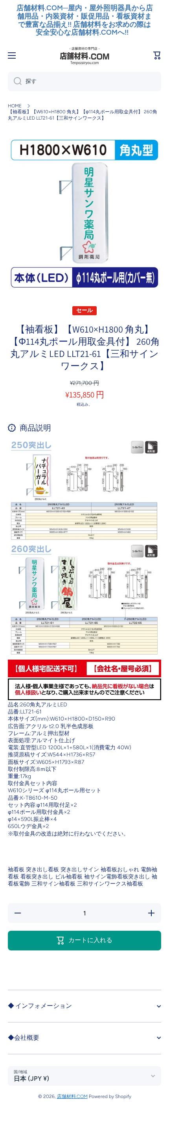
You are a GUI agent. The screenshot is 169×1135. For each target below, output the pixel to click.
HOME (15, 106)
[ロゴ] (84, 55)
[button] (157, 55)
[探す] (15, 81)
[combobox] (84, 81)
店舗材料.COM (72, 1096)
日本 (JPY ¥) (31, 1078)
